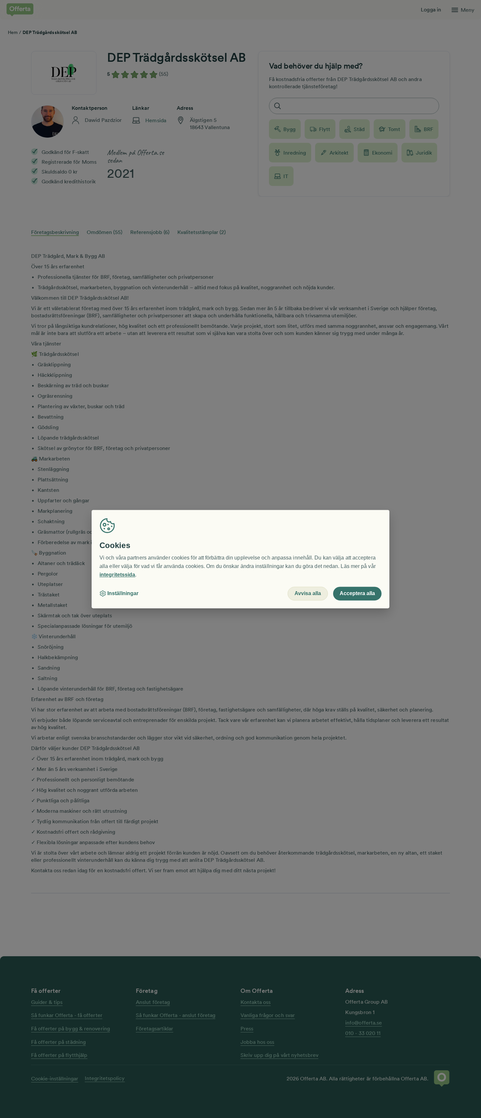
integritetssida (117, 574)
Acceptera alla (357, 593)
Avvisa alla (307, 593)
